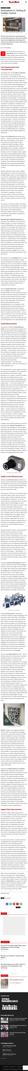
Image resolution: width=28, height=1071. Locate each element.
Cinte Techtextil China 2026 (9, 1045)
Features (8, 7)
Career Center (13, 1066)
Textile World (3, 7)
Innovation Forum (21, 1066)
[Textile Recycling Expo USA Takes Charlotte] (4, 1034)
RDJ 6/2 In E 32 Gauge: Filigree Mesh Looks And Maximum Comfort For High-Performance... (13, 947)
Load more (13, 973)
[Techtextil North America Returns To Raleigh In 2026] (4, 1027)
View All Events (3, 1058)
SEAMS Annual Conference (9, 1054)
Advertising (6, 1066)
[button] (26, 2)
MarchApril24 (8, 898)
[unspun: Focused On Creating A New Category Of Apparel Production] (4, 1020)
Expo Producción (7, 1050)
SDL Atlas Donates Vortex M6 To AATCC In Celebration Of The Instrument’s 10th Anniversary (13, 966)
